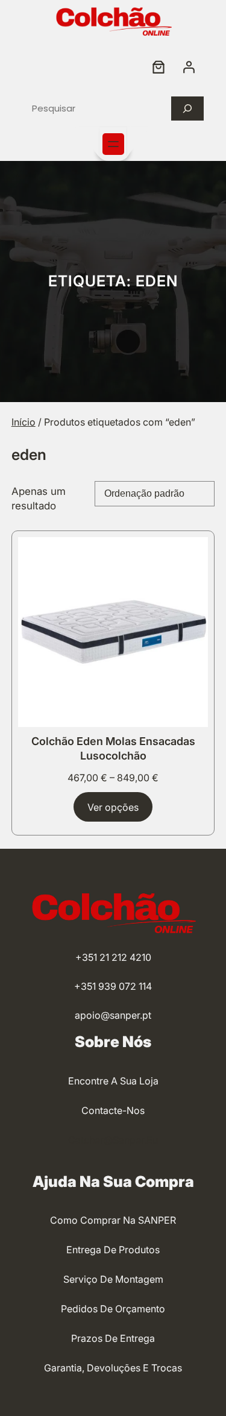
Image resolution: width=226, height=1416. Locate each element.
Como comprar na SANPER (113, 1220)
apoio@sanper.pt (113, 1015)
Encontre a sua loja (113, 1081)
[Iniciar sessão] (189, 67)
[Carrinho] (158, 67)
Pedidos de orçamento (113, 1309)
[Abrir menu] (113, 144)
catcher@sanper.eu (113, 1140)
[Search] (187, 108)
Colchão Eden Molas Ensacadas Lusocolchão (113, 748)
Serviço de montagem (113, 1279)
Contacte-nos (113, 1110)
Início (23, 422)
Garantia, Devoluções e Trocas (113, 1368)
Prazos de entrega (113, 1338)
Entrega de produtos (113, 1250)
